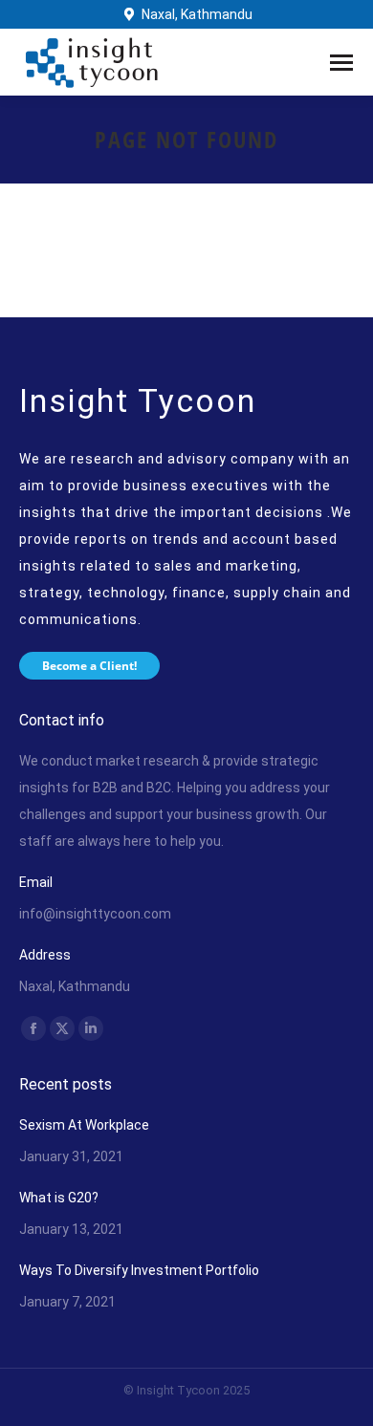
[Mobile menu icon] (341, 63)
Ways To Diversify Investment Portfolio (139, 1270)
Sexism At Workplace (84, 1125)
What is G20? (59, 1197)
